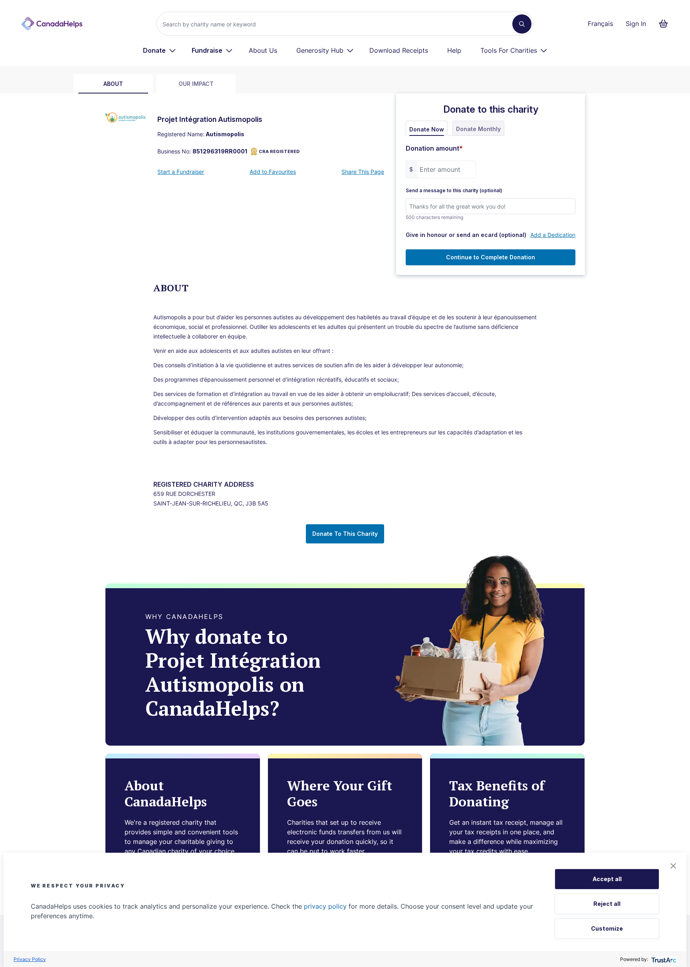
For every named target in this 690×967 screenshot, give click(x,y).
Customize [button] (607, 928)
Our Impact (196, 83)
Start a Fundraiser (180, 171)
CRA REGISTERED (279, 151)
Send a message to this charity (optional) (454, 190)
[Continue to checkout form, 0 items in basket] (665, 23)
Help (454, 50)
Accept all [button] (607, 878)
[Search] (521, 24)
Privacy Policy (30, 959)
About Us (263, 50)
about (113, 83)
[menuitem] (159, 50)
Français (600, 24)
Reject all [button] (607, 903)
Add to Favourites (273, 171)
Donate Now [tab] (426, 129)
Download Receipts (398, 50)
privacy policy (325, 906)
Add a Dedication (552, 234)
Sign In (636, 24)
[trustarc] (663, 959)
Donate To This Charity (345, 533)
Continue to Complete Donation (490, 257)
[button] (673, 866)
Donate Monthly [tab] (478, 128)
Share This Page (362, 171)
